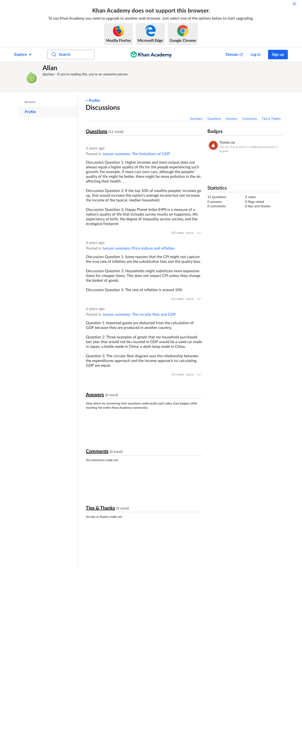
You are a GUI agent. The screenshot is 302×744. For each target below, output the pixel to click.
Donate (232, 54)
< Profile (93, 100)
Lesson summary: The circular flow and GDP (139, 314)
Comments (249, 118)
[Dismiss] (294, 4)
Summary (196, 118)
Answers (232, 118)
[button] (31, 77)
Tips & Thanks (271, 118)
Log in (255, 54)
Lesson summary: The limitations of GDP (136, 154)
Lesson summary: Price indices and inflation (139, 248)
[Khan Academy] (151, 54)
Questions (214, 118)
